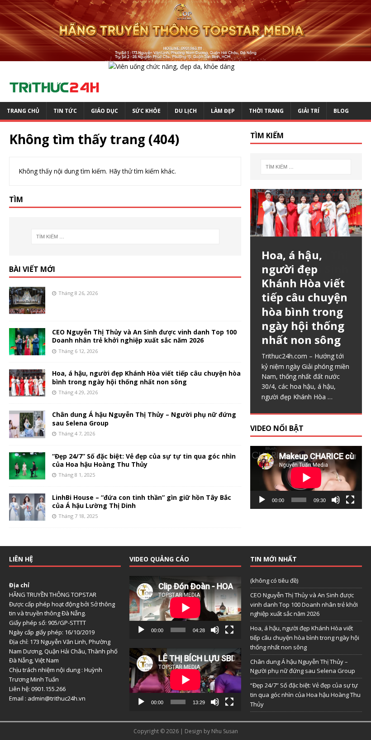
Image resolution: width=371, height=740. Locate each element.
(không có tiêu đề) (274, 580)
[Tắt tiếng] (335, 499)
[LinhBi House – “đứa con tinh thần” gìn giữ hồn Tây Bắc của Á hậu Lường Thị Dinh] (27, 515)
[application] (306, 477)
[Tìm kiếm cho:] (125, 236)
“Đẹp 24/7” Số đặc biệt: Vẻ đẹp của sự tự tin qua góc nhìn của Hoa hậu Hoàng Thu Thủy (144, 460)
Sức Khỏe (146, 111)
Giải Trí (308, 111)
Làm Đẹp (223, 111)
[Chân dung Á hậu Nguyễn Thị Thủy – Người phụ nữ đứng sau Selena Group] (27, 432)
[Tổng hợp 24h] (185, 55)
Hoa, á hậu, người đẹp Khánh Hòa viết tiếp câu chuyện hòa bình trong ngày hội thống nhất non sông (146, 377)
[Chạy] (261, 499)
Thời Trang (266, 111)
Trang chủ (23, 111)
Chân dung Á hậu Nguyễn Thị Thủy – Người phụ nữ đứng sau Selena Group (144, 418)
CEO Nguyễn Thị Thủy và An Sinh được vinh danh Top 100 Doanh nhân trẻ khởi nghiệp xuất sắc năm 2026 (144, 336)
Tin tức (65, 111)
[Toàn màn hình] (350, 499)
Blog (341, 111)
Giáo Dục (104, 111)
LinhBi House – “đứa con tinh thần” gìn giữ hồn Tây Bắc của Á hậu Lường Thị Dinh (141, 501)
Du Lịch (186, 111)
